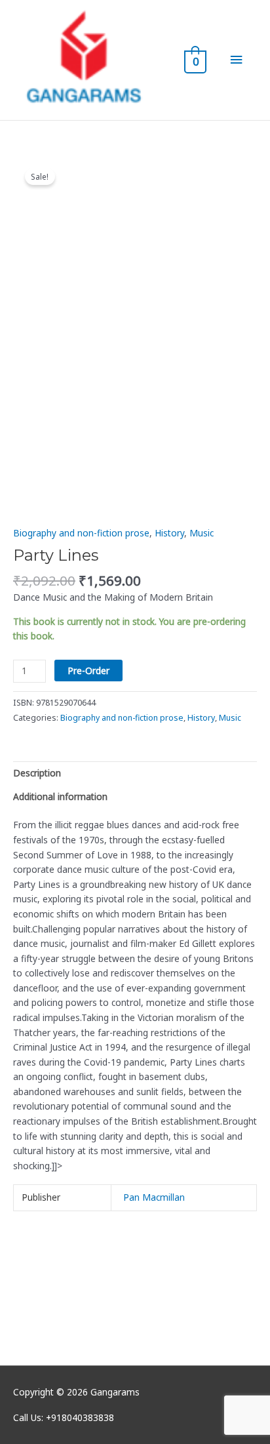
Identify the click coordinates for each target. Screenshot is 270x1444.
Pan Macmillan (154, 1197)
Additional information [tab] (60, 796)
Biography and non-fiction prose (81, 533)
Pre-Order (88, 670)
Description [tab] (37, 773)
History (169, 533)
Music (201, 533)
